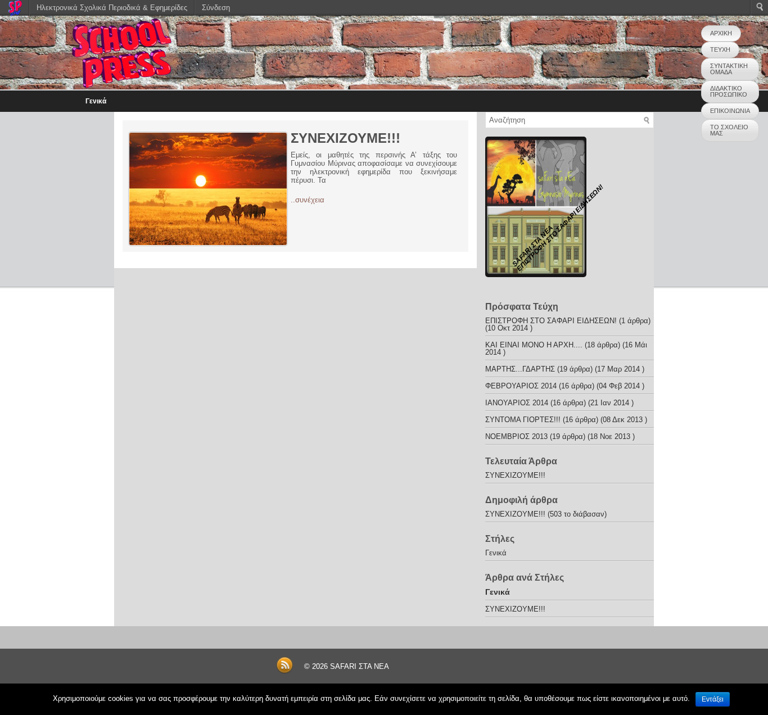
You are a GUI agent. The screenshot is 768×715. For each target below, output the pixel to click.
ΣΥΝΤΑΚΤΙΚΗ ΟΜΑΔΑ (729, 68)
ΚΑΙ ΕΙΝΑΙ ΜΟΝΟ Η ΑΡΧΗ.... (533, 345)
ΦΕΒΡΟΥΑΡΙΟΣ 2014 (521, 386)
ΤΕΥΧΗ (720, 49)
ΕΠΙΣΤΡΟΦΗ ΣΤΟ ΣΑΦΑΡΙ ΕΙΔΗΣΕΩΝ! (551, 320)
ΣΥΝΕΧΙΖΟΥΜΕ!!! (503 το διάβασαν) (546, 514)
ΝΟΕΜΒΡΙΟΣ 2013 (516, 436)
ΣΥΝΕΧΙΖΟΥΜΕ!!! (345, 138)
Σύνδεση (216, 7)
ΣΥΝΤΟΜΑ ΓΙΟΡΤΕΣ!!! (523, 419)
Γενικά (95, 101)
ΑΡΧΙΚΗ (721, 33)
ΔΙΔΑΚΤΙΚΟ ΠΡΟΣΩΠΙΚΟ (728, 91)
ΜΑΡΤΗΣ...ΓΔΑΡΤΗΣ (520, 369)
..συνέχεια (307, 200)
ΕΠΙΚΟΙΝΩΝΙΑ (730, 110)
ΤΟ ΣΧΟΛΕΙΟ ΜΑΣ (729, 130)
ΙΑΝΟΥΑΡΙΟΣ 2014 (516, 403)
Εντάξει (713, 699)
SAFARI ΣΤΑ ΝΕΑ (359, 666)
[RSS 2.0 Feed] (284, 671)
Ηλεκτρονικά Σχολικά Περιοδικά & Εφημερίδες (112, 7)
